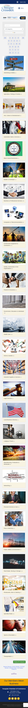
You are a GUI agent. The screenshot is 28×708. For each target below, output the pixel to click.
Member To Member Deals (10, 667)
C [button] (15, 37)
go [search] (14, 32)
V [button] (18, 49)
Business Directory (8, 666)
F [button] (11, 40)
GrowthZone (18, 706)
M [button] (16, 43)
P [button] (12, 46)
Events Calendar (16, 666)
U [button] (15, 49)
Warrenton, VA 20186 (15, 692)
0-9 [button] (5, 37)
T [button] (12, 49)
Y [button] (15, 52)
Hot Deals (22, 666)
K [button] (11, 43)
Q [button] (15, 46)
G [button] (14, 40)
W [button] (10, 52)
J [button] (8, 43)
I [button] (19, 40)
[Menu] (21, 2)
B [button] (12, 37)
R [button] (18, 46)
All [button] (23, 37)
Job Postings (20, 667)
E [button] (8, 40)
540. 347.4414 (15, 695)
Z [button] (18, 52)
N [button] (19, 43)
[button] (19, 662)
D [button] (18, 37)
